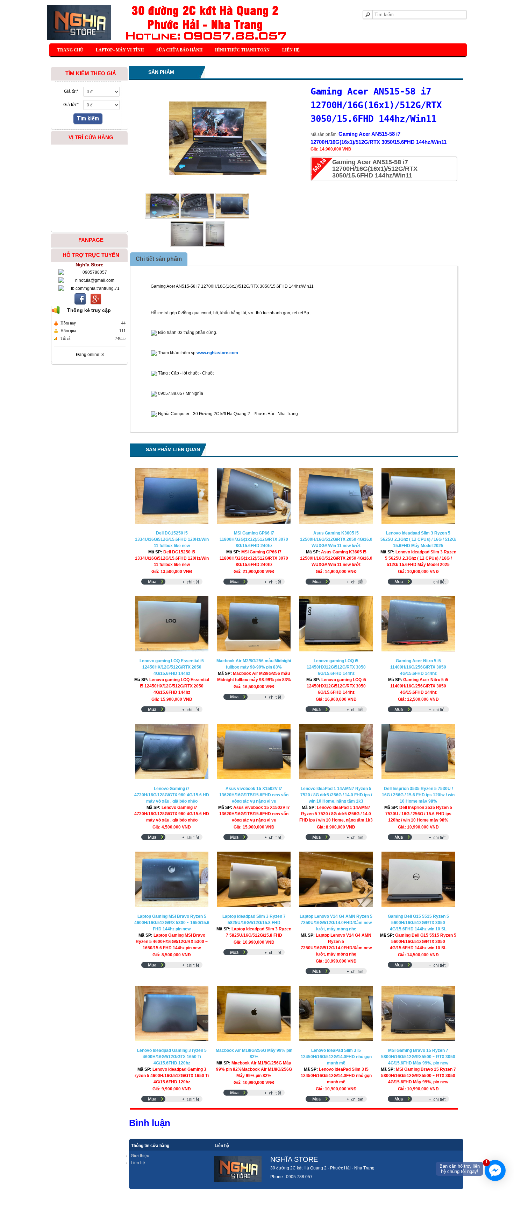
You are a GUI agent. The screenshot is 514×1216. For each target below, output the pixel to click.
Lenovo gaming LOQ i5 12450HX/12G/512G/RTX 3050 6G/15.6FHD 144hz (336, 667)
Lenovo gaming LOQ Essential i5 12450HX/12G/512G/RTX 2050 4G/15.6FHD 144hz (172, 667)
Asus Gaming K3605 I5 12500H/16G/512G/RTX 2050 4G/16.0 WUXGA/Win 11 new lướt (336, 539)
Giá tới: (71, 104)
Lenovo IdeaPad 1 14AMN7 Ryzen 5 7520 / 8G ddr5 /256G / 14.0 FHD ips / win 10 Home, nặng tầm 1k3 (336, 795)
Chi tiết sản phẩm (159, 259)
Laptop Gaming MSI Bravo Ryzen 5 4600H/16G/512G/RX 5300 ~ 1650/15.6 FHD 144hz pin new (171, 922)
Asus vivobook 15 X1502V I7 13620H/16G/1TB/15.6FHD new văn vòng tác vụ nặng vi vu (253, 795)
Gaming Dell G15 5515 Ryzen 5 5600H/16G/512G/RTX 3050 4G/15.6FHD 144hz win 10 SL (418, 922)
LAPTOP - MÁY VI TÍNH (120, 50)
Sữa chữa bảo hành (179, 50)
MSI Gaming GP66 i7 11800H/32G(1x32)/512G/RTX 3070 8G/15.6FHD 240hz (254, 539)
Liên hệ (291, 50)
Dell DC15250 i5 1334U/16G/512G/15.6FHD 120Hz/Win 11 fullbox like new (172, 539)
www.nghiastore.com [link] (217, 352)
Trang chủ (70, 50)
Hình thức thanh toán (242, 50)
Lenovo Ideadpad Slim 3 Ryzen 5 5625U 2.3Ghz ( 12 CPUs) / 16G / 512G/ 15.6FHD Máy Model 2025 (418, 539)
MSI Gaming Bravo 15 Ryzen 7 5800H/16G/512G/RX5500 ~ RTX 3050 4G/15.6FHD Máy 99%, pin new (418, 1056)
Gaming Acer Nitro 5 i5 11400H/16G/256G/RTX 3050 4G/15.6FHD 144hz (418, 667)
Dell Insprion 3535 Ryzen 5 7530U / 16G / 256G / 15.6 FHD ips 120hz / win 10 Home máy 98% (418, 795)
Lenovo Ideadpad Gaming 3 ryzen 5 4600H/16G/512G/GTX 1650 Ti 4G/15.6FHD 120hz (172, 1056)
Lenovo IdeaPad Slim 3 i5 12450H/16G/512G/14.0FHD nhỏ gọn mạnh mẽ (336, 1056)
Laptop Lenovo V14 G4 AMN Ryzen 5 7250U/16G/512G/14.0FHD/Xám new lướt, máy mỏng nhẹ (336, 922)
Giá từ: (71, 91)
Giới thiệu (140, 1155)
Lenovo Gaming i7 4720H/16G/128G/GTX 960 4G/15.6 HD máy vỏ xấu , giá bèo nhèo (171, 795)
